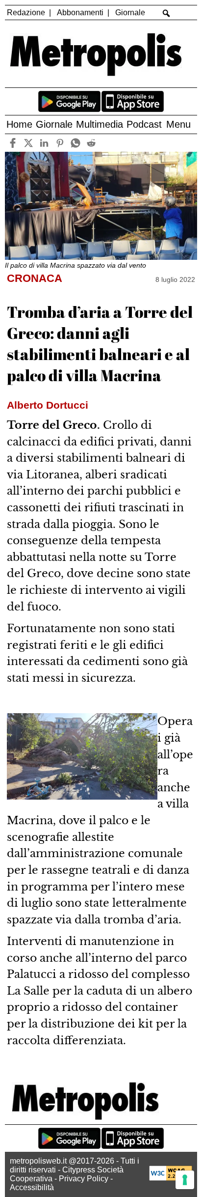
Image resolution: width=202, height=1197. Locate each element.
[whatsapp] (76, 143)
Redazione (26, 12)
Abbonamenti (80, 12)
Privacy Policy (83, 1178)
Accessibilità (32, 1187)
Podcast (144, 124)
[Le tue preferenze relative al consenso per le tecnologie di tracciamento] (185, 1179)
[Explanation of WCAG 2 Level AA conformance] (170, 1178)
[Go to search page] (166, 13)
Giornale (130, 12)
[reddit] (91, 143)
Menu (178, 124)
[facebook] (13, 143)
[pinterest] (60, 143)
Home (19, 124)
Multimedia (99, 124)
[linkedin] (44, 143)
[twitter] (29, 143)
